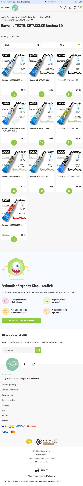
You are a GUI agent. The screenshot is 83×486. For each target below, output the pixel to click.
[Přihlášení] (65, 7)
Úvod (3, 17)
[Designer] (70, 7)
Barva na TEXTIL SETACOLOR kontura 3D (18, 20)
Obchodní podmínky (9, 385)
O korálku (5, 405)
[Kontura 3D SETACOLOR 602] (69, 161)
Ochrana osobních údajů (10, 390)
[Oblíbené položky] (75, 7)
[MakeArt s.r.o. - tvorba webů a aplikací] (50, 476)
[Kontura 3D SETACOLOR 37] (41, 161)
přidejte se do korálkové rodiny (22, 321)
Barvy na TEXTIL (45, 17)
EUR (80, 2)
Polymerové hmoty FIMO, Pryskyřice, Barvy (22, 17)
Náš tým (5, 421)
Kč (76, 2)
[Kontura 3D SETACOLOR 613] (14, 210)
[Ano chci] (38, 350)
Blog (3, 410)
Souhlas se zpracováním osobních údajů (41, 458)
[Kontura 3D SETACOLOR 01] (41, 113)
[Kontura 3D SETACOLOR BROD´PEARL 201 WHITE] (14, 113)
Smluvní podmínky (55, 481)
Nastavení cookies (8, 400)
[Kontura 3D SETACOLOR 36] (14, 161)
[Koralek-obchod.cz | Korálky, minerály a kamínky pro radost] (15, 7)
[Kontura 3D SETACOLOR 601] (14, 65)
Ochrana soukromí (43, 481)
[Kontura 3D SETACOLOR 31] (41, 65)
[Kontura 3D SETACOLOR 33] (69, 113)
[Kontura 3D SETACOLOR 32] (69, 65)
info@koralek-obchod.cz (22, 2)
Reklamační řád (7, 395)
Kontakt (5, 415)
